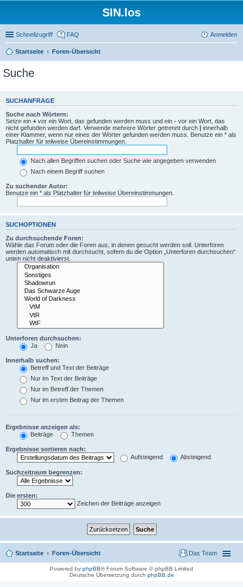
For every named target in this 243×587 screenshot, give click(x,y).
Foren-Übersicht (76, 51)
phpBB (92, 569)
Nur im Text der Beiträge (63, 378)
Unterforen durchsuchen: (43, 338)
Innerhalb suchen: (33, 360)
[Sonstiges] (90, 275)
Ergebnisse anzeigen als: (43, 427)
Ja (33, 345)
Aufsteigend (146, 457)
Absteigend (195, 457)
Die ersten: (22, 495)
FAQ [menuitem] (73, 34)
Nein (61, 345)
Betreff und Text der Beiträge (69, 367)
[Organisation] (90, 267)
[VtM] (90, 307)
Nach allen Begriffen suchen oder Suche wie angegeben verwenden (122, 160)
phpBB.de (160, 575)
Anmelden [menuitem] (223, 34)
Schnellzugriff (34, 34)
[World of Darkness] (90, 299)
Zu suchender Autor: (37, 186)
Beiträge (41, 434)
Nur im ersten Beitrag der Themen (76, 399)
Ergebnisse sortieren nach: (46, 449)
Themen (82, 434)
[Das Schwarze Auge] (90, 291)
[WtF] (90, 323)
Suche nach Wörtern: (37, 114)
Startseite (29, 51)
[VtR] (90, 316)
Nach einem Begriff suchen (67, 171)
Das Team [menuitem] (203, 553)
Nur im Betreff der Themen (66, 389)
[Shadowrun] (90, 283)
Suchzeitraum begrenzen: (44, 472)
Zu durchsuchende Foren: (45, 238)
